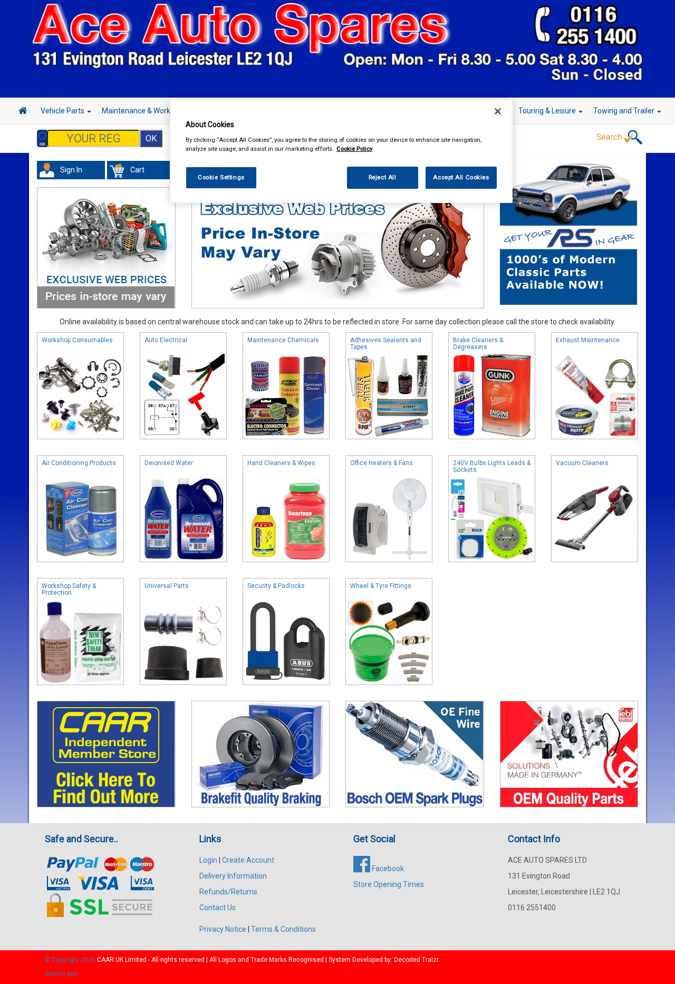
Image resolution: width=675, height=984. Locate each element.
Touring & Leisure (547, 111)
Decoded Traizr (416, 959)
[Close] (497, 111)
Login (208, 860)
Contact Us (217, 907)
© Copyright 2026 (71, 959)
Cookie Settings (221, 176)
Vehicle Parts (63, 111)
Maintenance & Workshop (145, 111)
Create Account (248, 860)
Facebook (387, 868)
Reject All (383, 176)
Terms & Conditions (283, 929)
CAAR (105, 959)
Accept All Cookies (461, 176)
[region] (341, 151)
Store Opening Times (388, 884)
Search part (61, 974)
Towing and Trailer (624, 111)
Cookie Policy (354, 148)
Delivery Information (233, 876)
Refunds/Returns (228, 891)
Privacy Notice (222, 929)
